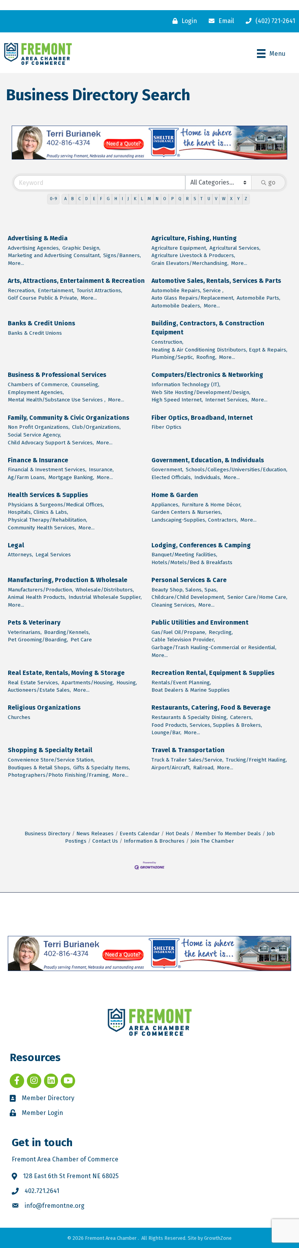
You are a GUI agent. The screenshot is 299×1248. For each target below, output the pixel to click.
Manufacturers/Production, (40, 589)
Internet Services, (227, 399)
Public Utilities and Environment (199, 622)
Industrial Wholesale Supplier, (105, 597)
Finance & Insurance (38, 460)
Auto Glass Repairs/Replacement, (192, 298)
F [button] (101, 198)
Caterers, (241, 717)
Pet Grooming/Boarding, (38, 639)
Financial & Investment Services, (47, 469)
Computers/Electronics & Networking (207, 374)
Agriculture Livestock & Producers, (193, 255)
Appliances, (165, 504)
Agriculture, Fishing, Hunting (194, 238)
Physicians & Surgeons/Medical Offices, (56, 504)
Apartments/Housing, (88, 682)
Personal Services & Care (189, 580)
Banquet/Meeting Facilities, (184, 554)
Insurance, (101, 469)
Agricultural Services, (234, 248)
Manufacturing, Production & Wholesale (67, 580)
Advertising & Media (38, 238)
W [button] (223, 198)
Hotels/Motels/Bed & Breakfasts (191, 562)
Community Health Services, (42, 527)
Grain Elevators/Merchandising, (190, 263)
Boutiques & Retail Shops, (39, 767)
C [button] (79, 198)
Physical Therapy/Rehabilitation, (47, 520)
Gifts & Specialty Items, (101, 767)
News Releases (95, 833)
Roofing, (206, 357)
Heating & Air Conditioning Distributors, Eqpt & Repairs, (219, 349)
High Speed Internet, (177, 399)
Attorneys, (20, 554)
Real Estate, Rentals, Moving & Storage (66, 672)
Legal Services (53, 554)
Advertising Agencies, (34, 248)
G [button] (108, 198)
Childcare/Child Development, (188, 597)
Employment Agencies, (36, 392)
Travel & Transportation (188, 750)
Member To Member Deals (228, 833)
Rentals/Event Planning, (181, 682)
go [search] (271, 182)
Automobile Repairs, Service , (187, 290)
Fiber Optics (166, 427)
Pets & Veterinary (34, 622)
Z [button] (245, 198)
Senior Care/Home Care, (257, 597)
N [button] (157, 198)
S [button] (194, 198)
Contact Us (105, 841)
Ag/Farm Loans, (27, 477)
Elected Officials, (171, 477)
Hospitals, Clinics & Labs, (38, 512)
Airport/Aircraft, (171, 767)
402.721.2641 (42, 1191)
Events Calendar (140, 833)
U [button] (209, 198)
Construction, (167, 342)
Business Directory (47, 833)
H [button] (115, 198)
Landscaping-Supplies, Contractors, (194, 520)
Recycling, (221, 632)
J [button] (128, 198)
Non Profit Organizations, (39, 427)
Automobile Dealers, (176, 305)
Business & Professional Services (57, 374)
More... (16, 263)
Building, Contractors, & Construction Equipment (207, 328)
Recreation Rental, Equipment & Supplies (212, 672)
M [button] (149, 198)
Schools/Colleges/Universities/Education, (236, 469)
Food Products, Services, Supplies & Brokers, (206, 725)
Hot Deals (177, 833)
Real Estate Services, (33, 682)
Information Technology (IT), (185, 384)
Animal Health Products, (37, 597)
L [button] (142, 198)
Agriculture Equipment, (179, 248)
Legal (16, 545)
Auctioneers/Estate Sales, (39, 690)
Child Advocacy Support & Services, (51, 442)
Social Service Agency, (34, 434)
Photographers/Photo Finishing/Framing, (59, 775)
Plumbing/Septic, (172, 357)
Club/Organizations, (96, 427)
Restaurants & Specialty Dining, (189, 717)
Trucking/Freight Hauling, (256, 759)
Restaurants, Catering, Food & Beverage (211, 707)
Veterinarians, (25, 632)
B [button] (72, 198)
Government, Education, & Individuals (207, 460)
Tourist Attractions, (99, 290)
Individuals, (207, 477)
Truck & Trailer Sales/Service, (187, 759)
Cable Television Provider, (183, 639)
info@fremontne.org (54, 1205)
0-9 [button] (53, 198)
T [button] (201, 198)
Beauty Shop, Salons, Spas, (184, 589)
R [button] (187, 198)
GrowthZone (218, 1238)
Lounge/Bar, (166, 732)
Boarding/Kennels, (67, 632)
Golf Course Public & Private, (43, 298)
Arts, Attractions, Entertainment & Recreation (76, 280)
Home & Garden (174, 495)
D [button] (86, 198)
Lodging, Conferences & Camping (201, 545)
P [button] (172, 198)
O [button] (164, 198)
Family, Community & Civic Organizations (68, 417)
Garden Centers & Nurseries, (186, 512)
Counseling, (85, 384)
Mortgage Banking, (71, 477)
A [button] (65, 198)
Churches (19, 717)
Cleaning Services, (173, 605)
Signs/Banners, (122, 255)
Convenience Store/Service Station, (51, 759)
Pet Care (81, 639)
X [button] (231, 198)
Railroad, (204, 767)
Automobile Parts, (258, 298)
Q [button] (179, 198)
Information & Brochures (154, 841)
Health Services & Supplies (48, 495)
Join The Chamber (212, 841)
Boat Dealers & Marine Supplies (190, 690)
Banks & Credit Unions (41, 323)
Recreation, (21, 290)
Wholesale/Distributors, (105, 589)
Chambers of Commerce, (38, 384)
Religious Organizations (44, 707)
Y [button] (238, 198)
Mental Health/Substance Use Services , (57, 399)
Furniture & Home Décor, (211, 504)
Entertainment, (56, 290)
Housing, (126, 682)
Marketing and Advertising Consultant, (54, 255)
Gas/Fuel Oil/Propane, (178, 632)
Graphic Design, (81, 248)
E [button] (94, 198)
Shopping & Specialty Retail (50, 750)
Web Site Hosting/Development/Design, (200, 392)
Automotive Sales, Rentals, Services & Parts (216, 280)
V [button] (216, 198)
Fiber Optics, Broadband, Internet (202, 417)
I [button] (122, 198)
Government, (167, 469)
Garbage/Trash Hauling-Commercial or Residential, (213, 647)
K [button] (135, 198)
